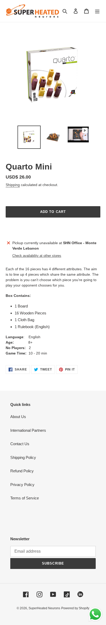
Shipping (13, 185)
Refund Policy (22, 471)
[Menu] (97, 11)
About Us (18, 416)
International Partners (28, 430)
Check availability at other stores (36, 256)
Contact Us (19, 444)
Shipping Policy (23, 457)
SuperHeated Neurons (44, 608)
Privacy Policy (22, 484)
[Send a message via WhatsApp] (95, 614)
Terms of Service (24, 498)
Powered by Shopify (75, 608)
